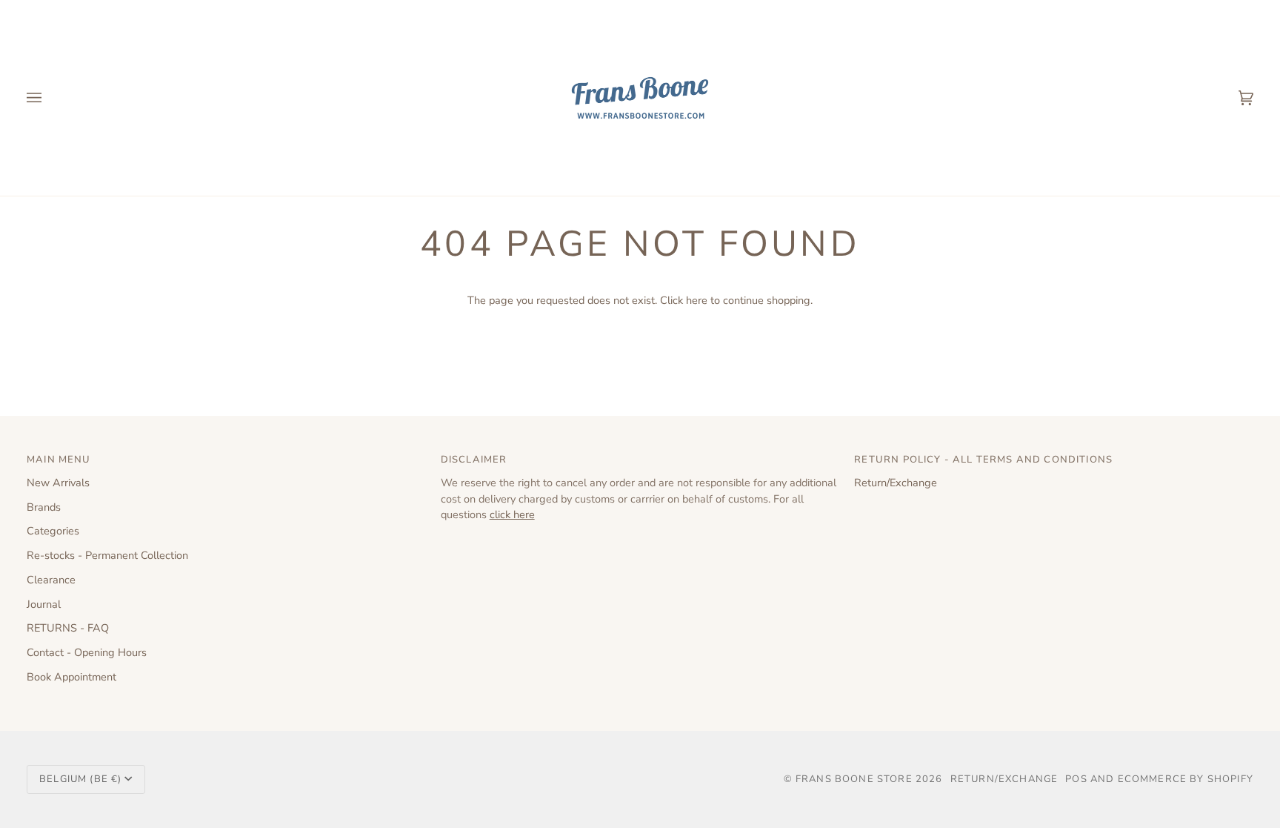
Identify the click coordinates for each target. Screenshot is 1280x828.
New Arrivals (58, 482)
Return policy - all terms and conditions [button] (983, 459)
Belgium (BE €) (80, 779)
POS (1076, 779)
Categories (53, 530)
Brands (44, 507)
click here (512, 514)
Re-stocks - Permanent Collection (107, 555)
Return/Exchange (895, 482)
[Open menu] (49, 98)
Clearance (51, 579)
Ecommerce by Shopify (1185, 779)
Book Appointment (71, 676)
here (696, 300)
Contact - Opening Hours (87, 652)
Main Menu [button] (59, 459)
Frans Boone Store (854, 779)
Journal (44, 604)
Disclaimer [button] (474, 459)
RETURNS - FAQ (68, 627)
